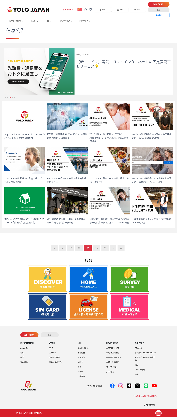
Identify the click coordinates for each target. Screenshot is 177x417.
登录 (158, 9)
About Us (24, 348)
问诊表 (80, 371)
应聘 (103, 9)
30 (96, 248)
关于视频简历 (111, 366)
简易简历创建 (54, 357)
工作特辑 (52, 352)
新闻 (22, 357)
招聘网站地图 (149, 404)
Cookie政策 (140, 369)
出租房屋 (81, 352)
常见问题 (138, 348)
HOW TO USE (64, 21)
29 (88, 248)
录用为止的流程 (112, 352)
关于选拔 (110, 371)
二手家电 (81, 376)
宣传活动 (24, 362)
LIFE (47, 21)
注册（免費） (158, 4)
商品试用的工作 (55, 362)
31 (105, 248)
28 (79, 248)
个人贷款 (81, 357)
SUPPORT (83, 21)
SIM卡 (80, 362)
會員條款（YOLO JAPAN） (146, 352)
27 (70, 248)
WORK (33, 21)
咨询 (137, 374)
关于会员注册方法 (113, 357)
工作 (51, 348)
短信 (160, 15)
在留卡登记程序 (112, 362)
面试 (121, 9)
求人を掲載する (69, 9)
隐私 (137, 364)
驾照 (79, 366)
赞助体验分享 (83, 348)
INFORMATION (15, 21)
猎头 (138, 9)
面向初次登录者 (112, 348)
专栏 (22, 352)
